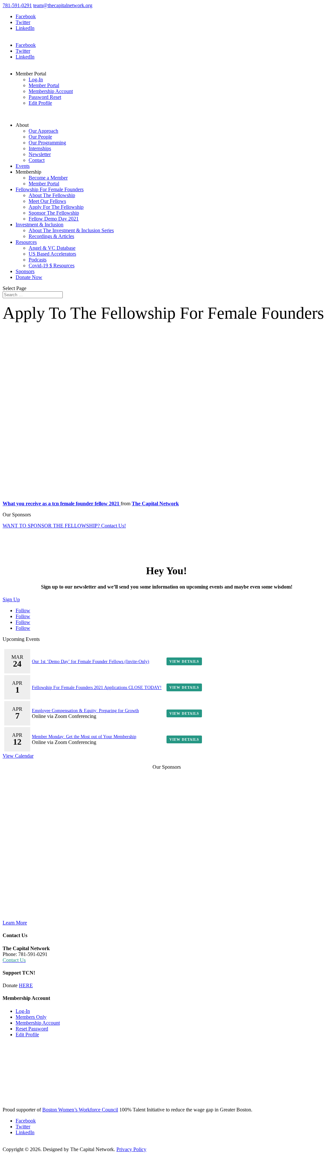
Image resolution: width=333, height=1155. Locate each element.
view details (184, 661)
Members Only (31, 1017)
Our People (40, 136)
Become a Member (48, 177)
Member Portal (44, 85)
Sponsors (25, 271)
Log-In (36, 79)
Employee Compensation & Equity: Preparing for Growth (85, 710)
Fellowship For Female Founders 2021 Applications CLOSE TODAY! (97, 687)
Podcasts (38, 259)
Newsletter (40, 154)
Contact (37, 160)
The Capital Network (155, 503)
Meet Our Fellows (47, 201)
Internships (40, 148)
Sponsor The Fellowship (54, 213)
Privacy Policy (131, 1149)
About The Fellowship (52, 195)
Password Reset (45, 97)
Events (23, 166)
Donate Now (29, 277)
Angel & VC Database (52, 248)
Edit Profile (40, 103)
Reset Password (32, 1028)
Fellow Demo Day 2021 (54, 218)
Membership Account (51, 91)
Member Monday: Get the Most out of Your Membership (84, 736)
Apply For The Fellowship (56, 207)
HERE (26, 985)
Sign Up (11, 599)
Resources (26, 242)
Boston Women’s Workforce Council (80, 1109)
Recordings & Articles (51, 236)
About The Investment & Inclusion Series (71, 230)
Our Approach (43, 131)
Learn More (15, 922)
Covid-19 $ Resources (51, 265)
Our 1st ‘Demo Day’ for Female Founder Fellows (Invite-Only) (90, 661)
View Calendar (18, 756)
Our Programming (47, 142)
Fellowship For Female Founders (50, 189)
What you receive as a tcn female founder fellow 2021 (62, 503)
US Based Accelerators (52, 254)
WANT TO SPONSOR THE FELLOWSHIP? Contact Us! (64, 525)
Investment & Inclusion (39, 224)
